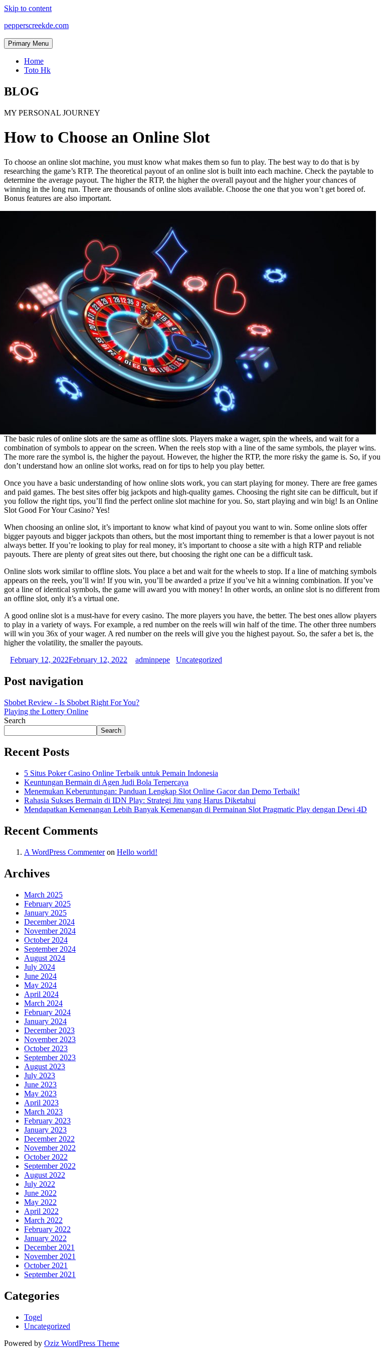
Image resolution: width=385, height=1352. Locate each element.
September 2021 (50, 1274)
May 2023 (40, 1093)
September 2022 (50, 1166)
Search (15, 720)
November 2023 (50, 1039)
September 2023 (50, 1057)
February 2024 (47, 1012)
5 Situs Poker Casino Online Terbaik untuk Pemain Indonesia (121, 773)
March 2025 (43, 894)
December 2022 (49, 1139)
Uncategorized (199, 659)
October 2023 (46, 1048)
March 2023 (43, 1111)
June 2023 (40, 1084)
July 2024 (39, 967)
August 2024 (44, 958)
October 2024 (46, 940)
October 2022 (46, 1157)
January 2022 (45, 1238)
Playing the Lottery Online (46, 711)
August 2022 (44, 1175)
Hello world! (137, 852)
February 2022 (47, 1229)
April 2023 (41, 1102)
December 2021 (49, 1247)
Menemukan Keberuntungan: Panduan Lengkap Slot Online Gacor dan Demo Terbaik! (162, 791)
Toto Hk (37, 70)
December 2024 (49, 922)
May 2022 (40, 1202)
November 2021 (50, 1256)
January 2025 (45, 913)
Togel (33, 1317)
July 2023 (39, 1075)
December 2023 (49, 1030)
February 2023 (47, 1120)
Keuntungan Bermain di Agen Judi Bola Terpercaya (106, 782)
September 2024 (50, 949)
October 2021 (46, 1265)
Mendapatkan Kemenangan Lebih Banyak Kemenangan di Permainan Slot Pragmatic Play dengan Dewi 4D (195, 809)
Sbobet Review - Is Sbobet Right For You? (71, 702)
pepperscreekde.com (36, 25)
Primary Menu (28, 43)
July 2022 (39, 1184)
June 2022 (40, 1193)
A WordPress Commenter (64, 852)
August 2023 (44, 1066)
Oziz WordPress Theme (81, 1343)
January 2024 (45, 1021)
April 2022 (41, 1211)
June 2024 (40, 976)
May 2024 (40, 985)
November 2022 (50, 1148)
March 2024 (43, 1003)
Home (34, 61)
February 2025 (47, 903)
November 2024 (50, 931)
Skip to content (28, 8)
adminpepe (152, 659)
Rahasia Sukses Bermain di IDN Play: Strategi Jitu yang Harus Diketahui (140, 800)
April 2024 (41, 994)
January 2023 (45, 1129)
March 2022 (43, 1220)
